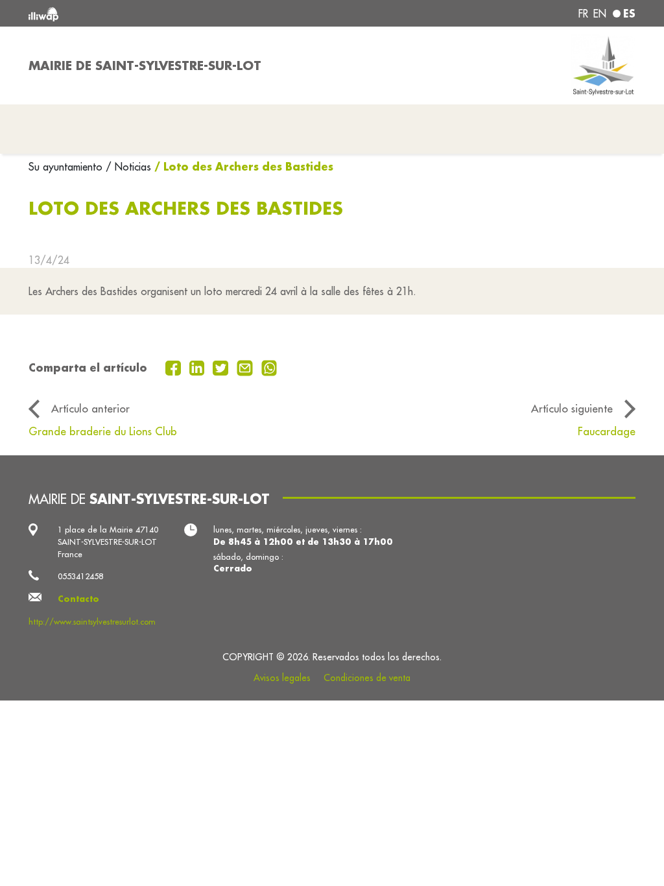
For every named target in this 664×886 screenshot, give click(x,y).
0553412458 (80, 576)
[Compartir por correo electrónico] (246, 366)
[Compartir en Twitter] (222, 366)
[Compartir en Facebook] (175, 366)
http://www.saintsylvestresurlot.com (92, 621)
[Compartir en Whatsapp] (269, 366)
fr (583, 13)
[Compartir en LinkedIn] (199, 366)
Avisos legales (282, 678)
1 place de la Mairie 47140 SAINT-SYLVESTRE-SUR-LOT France (108, 541)
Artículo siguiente (572, 408)
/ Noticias (128, 166)
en (599, 13)
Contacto (78, 598)
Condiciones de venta (367, 678)
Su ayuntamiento (67, 166)
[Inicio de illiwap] (150, 13)
